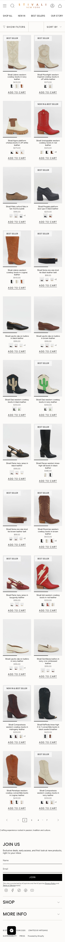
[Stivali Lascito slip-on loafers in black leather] (17, 314)
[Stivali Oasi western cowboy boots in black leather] (17, 378)
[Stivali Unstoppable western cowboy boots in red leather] (48, 119)
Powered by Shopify (36, 936)
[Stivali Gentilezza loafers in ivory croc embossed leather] (48, 637)
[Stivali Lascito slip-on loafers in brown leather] (48, 314)
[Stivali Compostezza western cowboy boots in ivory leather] (48, 769)
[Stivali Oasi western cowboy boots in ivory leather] (48, 378)
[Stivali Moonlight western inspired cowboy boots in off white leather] (48, 53)
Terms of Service (9, 885)
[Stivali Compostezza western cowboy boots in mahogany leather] (17, 703)
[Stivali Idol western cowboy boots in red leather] (48, 573)
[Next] (55, 820)
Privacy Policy (50, 883)
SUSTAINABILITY (10, 936)
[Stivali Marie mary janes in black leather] (17, 442)
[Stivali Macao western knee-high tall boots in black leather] (48, 442)
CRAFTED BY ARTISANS (38, 930)
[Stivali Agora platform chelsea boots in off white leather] (17, 119)
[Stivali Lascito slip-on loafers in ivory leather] (17, 637)
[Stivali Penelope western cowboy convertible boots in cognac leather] (17, 769)
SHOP (9, 902)
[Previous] (9, 820)
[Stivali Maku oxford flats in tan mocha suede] (17, 185)
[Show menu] (4, 6)
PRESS (22, 936)
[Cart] (60, 6)
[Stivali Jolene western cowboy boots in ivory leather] (17, 53)
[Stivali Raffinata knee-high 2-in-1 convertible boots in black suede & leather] (48, 703)
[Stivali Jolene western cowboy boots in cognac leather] (17, 248)
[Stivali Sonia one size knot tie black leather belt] (48, 248)
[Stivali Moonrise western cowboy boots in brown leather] (48, 508)
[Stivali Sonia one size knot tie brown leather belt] (17, 508)
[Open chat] (11, 930)
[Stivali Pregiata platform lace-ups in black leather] (48, 185)
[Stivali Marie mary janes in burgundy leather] (17, 573)
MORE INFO (15, 914)
